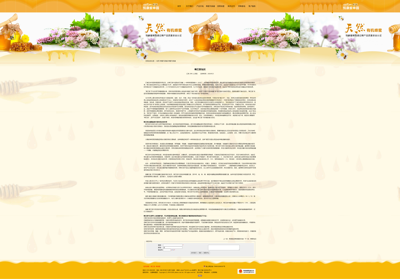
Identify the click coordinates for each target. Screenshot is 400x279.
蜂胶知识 (253, 239)
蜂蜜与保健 (210, 6)
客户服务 (252, 6)
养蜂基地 (241, 6)
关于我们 (189, 6)
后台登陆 (200, 272)
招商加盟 (220, 6)
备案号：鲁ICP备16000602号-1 (202, 270)
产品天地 (200, 6)
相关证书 (231, 6)
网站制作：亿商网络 (210, 272)
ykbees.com (177, 272)
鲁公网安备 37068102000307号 (215, 266)
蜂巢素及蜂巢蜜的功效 (236, 239)
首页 (179, 6)
